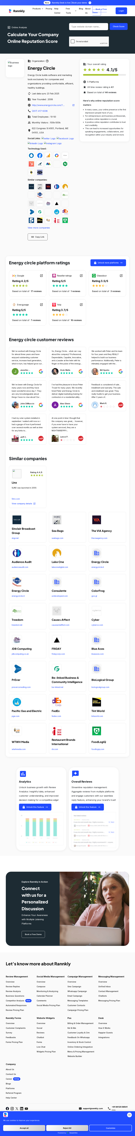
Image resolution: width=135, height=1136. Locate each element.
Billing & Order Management (80, 1023)
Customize (110, 1128)
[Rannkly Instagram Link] (12, 1108)
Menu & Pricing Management (81, 1051)
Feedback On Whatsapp (79, 1037)
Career (9, 1079)
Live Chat (41, 1047)
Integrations (104, 1037)
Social (39, 1028)
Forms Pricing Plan (14, 1042)
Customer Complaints (16, 1028)
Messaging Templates (78, 1000)
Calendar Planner (45, 996)
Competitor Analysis (15, 1000)
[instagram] (53, 143)
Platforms (10, 1088)
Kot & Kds (72, 1028)
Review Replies (13, 986)
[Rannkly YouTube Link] (26, 1108)
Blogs (8, 1084)
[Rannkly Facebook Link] (7, 1108)
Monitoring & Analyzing (47, 991)
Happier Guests (105, 1033)
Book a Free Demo (99, 11)
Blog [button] (81, 9)
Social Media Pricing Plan (48, 1005)
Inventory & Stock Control (79, 1042)
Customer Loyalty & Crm (79, 1033)
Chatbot (40, 1037)
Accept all (24, 1128)
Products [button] (38, 9)
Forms (39, 1042)
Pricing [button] (49, 9)
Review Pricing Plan (15, 1010)
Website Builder (75, 1056)
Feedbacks (11, 1037)
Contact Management (108, 991)
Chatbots (102, 996)
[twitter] (49, 138)
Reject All (67, 1128)
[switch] (129, 1115)
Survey (9, 1033)
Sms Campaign (74, 986)
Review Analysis (13, 991)
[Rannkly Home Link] (17, 11)
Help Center (11, 1098)
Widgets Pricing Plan (46, 1051)
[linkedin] (35, 143)
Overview (10, 982)
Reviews (40, 1033)
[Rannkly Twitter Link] (16, 1108)
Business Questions (15, 996)
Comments (41, 1000)
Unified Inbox (104, 986)
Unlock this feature (35, 807)
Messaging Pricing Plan (109, 1000)
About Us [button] (88, 11)
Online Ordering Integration (80, 1047)
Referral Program (13, 1093)
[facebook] (65, 138)
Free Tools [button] (71, 11)
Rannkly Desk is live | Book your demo (69, 3)
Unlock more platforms (108, 262)
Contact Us (11, 1074)
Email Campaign (75, 996)
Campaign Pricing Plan (78, 1010)
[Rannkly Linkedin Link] (21, 1108)
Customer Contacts (76, 1005)
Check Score (118, 26)
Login (121, 11)
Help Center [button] (57, 11)
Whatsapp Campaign (77, 991)
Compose (41, 986)
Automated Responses (16, 1005)
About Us (10, 1069)
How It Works (104, 1028)
